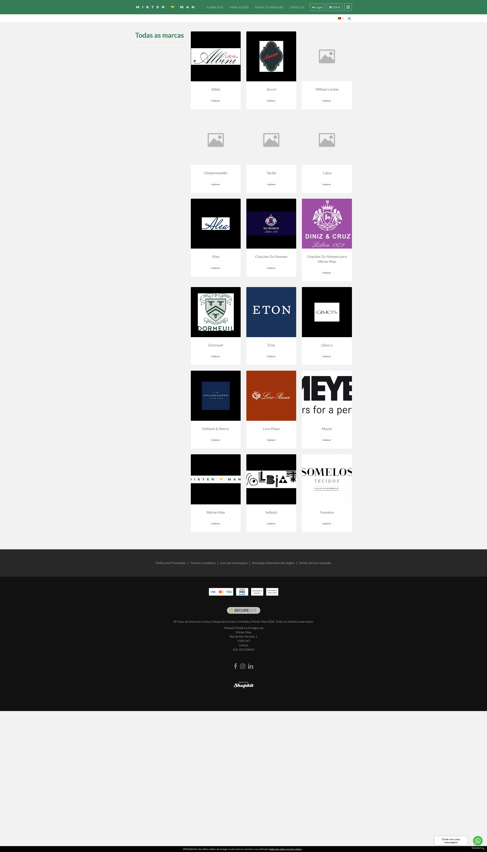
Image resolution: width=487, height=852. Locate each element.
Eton (271, 345)
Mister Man (216, 512)
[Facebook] (235, 666)
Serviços (297, 7)
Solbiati (271, 512)
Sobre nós (215, 7)
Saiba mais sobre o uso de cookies (285, 849)
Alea (215, 256)
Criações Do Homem (271, 256)
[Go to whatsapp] (478, 841)
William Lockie (327, 89)
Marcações (239, 7)
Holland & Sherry (215, 429)
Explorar (215, 100)
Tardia (271, 173)
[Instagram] (242, 666)
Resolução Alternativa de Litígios (273, 563)
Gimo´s (327, 345)
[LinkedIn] (250, 666)
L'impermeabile (215, 173)
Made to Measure (269, 7)
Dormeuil (215, 345)
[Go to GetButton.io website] (478, 848)
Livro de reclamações (233, 563)
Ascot (271, 89)
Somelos (327, 512)
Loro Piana (271, 429)
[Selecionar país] (341, 18)
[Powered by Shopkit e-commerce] (244, 686)
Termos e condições (203, 563)
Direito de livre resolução (315, 563)
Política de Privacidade (171, 563)
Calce (327, 173)
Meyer (327, 429)
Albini (215, 89)
